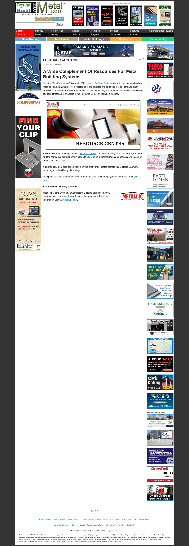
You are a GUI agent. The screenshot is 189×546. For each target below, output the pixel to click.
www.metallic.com (68, 200)
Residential (126, 39)
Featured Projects (95, 33)
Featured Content (134, 33)
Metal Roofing (30, 39)
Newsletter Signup (44, 19)
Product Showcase (115, 33)
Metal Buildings (94, 39)
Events (169, 31)
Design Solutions (77, 33)
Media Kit (58, 18)
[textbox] (35, 24)
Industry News (39, 33)
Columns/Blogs (156, 31)
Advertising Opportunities (115, 525)
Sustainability (158, 39)
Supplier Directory (20, 33)
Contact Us (131, 525)
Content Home (52, 64)
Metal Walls (62, 39)
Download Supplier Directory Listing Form (87, 525)
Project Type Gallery (57, 33)
